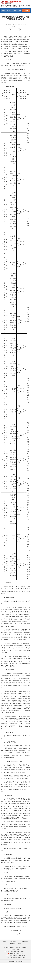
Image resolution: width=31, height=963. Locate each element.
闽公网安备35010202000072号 (16, 953)
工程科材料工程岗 (4, 390)
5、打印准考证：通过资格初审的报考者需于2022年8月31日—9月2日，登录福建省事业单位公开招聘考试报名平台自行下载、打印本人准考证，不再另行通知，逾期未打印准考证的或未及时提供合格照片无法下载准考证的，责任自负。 (15, 661)
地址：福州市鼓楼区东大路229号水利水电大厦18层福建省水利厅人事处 (15, 899)
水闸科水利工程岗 (4, 370)
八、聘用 (6, 884)
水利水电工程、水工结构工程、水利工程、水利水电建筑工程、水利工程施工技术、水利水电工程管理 (13, 434)
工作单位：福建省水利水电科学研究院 (28, 133)
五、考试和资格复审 (9, 669)
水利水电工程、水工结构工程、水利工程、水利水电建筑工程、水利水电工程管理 (13, 321)
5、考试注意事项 (8, 795)
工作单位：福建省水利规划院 (28, 218)
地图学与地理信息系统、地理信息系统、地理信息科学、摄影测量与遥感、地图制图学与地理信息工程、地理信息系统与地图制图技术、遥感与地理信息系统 (13, 290)
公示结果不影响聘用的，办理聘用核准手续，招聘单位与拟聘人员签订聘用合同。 (15, 890)
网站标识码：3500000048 (10, 951)
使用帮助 (18, 947)
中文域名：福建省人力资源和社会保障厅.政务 (15, 957)
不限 (21, 117)
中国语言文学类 (13, 264)
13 (2, 434)
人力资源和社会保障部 (23, 941)
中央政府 (5, 941)
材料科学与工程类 (13, 390)
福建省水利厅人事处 (16, 930)
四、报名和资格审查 (9, 597)
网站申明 (24, 947)
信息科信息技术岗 (4, 411)
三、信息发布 (7, 582)
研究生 (17, 117)
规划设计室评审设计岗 (4, 178)
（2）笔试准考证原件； (10, 742)
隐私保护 (6, 947)
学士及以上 (19, 149)
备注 (28, 94)
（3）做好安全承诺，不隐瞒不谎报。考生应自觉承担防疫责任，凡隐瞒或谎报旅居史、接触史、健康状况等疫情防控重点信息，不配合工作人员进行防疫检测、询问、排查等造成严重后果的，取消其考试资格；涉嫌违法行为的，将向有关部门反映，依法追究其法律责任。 (15, 838)
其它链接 (19, 943)
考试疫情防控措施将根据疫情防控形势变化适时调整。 (15, 849)
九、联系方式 (7, 894)
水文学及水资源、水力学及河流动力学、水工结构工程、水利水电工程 (13, 178)
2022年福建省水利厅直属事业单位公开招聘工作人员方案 (15, 18)
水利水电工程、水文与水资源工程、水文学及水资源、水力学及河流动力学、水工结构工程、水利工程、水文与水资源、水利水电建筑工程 (13, 117)
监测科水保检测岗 (4, 509)
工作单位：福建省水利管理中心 (28, 315)
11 (2, 390)
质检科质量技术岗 (4, 460)
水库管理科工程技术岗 (4, 321)
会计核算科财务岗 (4, 537)
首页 (2, 6)
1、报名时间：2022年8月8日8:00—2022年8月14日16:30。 (15, 602)
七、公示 (6, 872)
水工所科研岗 (4, 149)
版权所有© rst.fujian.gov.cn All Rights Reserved (15, 955)
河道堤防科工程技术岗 (4, 346)
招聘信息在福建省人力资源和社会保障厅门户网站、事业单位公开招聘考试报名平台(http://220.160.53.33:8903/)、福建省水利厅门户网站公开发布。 (15, 590)
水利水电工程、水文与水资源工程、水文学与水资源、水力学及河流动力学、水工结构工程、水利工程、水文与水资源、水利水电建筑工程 (13, 149)
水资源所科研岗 (4, 117)
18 (2, 564)
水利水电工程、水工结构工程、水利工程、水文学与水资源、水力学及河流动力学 (13, 370)
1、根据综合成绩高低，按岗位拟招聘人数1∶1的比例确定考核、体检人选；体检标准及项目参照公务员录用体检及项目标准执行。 (15, 860)
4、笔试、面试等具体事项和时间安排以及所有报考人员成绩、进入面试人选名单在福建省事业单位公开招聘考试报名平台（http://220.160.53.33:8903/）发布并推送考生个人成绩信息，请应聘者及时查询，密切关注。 (15, 786)
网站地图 (12, 947)
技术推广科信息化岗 (4, 290)
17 (2, 537)
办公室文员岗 (4, 263)
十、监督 (6, 912)
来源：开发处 (8, 24)
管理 (7, 260)
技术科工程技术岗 (4, 434)
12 (2, 410)
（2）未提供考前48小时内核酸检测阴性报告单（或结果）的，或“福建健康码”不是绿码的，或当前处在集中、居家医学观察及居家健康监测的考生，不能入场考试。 (15, 825)
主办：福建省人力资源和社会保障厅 (15, 961)
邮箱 (18, 949)
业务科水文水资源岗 (4, 564)
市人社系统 (12, 943)
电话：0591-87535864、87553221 (12, 908)
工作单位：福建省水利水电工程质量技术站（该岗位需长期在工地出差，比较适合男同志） (28, 446)
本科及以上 (17, 149)
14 (2, 459)
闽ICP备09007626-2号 (22, 951)
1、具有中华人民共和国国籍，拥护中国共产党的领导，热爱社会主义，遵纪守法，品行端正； (15, 64)
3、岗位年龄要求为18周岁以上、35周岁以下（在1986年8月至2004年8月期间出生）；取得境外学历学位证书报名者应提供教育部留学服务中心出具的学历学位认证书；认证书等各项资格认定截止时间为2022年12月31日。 (15, 78)
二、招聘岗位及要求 (9, 86)
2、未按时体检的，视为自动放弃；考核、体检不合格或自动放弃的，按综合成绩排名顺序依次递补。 (15, 868)
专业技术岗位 (7, 117)
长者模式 (26, 10)
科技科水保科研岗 (4, 483)
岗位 (7, 267)
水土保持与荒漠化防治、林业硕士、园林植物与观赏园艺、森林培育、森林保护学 (13, 483)
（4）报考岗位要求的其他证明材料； (13, 761)
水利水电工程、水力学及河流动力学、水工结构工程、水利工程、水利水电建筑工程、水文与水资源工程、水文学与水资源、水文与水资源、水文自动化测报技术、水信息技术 (13, 210)
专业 (13, 94)
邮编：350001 (7, 904)
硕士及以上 (19, 117)
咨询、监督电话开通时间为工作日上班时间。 (16, 926)
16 (2, 509)
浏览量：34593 (15, 26)
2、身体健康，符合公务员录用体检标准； (15, 69)
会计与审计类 (13, 537)
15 (2, 482)
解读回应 (22, 6)
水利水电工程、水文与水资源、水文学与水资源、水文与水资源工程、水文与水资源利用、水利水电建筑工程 (13, 564)
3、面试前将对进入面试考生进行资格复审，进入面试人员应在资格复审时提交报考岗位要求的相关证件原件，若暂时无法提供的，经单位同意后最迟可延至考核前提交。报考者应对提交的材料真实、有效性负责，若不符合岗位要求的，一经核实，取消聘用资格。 (15, 722)
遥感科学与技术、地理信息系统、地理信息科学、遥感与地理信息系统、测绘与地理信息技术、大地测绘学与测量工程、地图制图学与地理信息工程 (13, 509)
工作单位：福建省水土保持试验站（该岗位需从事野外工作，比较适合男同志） (28, 499)
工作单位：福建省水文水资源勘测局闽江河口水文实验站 (28, 565)
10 (2, 369)
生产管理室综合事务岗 (4, 210)
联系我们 (13, 949)
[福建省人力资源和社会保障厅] (11, 2)
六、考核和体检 (8, 854)
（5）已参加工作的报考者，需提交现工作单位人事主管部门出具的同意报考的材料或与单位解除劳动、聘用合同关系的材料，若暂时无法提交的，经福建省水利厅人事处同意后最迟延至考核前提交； (15, 768)
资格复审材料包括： (9, 732)
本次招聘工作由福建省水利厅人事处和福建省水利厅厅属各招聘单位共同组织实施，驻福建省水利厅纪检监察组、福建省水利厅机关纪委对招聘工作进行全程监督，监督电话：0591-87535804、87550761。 (15, 919)
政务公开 (15, 6)
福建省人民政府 (13, 941)
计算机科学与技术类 (13, 411)
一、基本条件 (7, 59)
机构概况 (8, 6)
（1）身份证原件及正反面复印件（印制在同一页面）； (15, 737)
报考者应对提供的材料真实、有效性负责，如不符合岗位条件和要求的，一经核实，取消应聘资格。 (15, 777)
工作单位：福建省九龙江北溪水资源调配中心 (28, 390)
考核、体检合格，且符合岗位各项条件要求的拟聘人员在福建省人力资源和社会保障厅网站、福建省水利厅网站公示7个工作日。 (15, 879)
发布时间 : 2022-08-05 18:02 (19, 24)
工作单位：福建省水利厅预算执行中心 (28, 537)
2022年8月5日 (16, 934)
